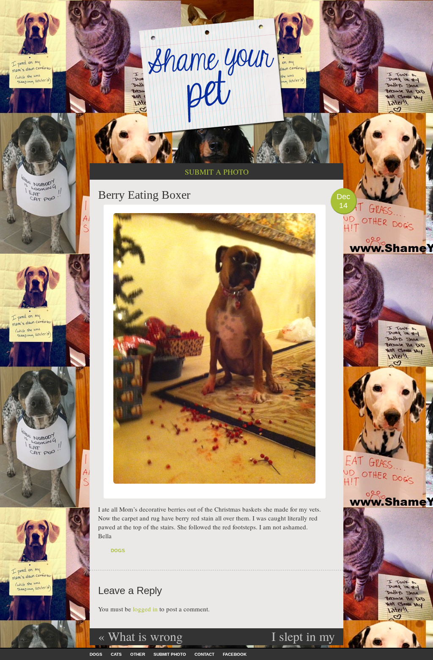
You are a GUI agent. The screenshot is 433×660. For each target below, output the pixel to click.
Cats (116, 654)
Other (137, 654)
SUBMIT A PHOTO (217, 172)
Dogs (118, 550)
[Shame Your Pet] (216, 75)
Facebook (235, 654)
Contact (204, 654)
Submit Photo (169, 654)
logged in (145, 609)
